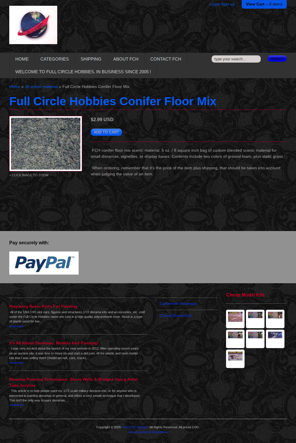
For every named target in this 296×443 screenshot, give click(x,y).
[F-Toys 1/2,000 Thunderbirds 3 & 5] (275, 319)
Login (215, 4)
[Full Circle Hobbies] (33, 29)
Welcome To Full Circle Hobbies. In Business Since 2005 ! (83, 71)
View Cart (264, 4)
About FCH (125, 59)
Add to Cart (106, 132)
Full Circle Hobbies (135, 427)
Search (277, 58)
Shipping (91, 59)
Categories (54, 59)
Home (22, 59)
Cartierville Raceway (178, 303)
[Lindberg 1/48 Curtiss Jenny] (235, 359)
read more (16, 326)
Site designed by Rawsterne (148, 432)
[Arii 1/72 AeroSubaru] (235, 319)
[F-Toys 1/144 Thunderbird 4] (255, 319)
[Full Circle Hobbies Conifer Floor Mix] (45, 143)
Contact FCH (165, 59)
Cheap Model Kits (176, 316)
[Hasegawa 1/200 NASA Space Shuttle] (275, 339)
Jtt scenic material (41, 87)
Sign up (228, 4)
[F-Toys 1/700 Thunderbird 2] (255, 339)
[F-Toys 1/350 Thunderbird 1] (235, 339)
